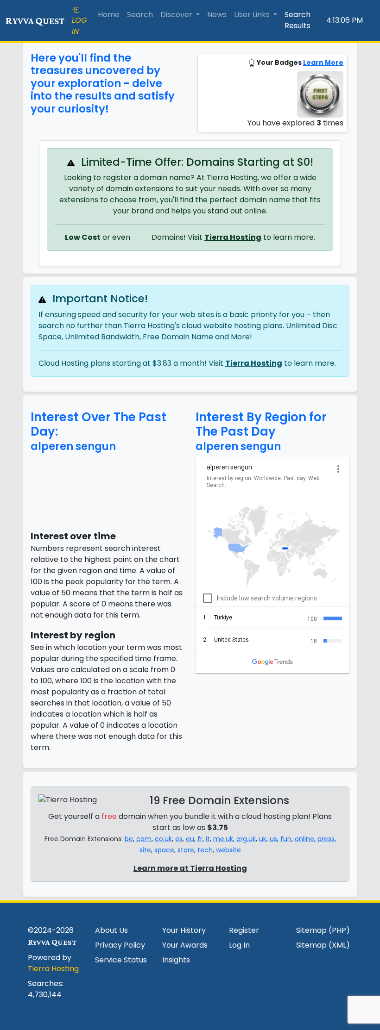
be (129, 838)
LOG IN (79, 26)
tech (205, 850)
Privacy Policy (120, 945)
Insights (176, 960)
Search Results (297, 20)
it (208, 838)
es (179, 838)
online (304, 838)
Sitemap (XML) (323, 945)
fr (200, 838)
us (273, 838)
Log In (239, 945)
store (185, 850)
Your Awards (185, 945)
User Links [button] (253, 14)
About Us (111, 930)
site (145, 850)
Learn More (323, 62)
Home (109, 14)
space (164, 850)
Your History (184, 930)
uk (262, 838)
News (217, 14)
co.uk (163, 838)
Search (140, 14)
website (228, 850)
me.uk (223, 838)
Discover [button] (177, 14)
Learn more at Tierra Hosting (190, 868)
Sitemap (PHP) (323, 930)
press (326, 838)
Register (244, 930)
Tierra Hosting (232, 237)
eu (190, 838)
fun (285, 838)
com (144, 838)
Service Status (121, 960)
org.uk (246, 838)
